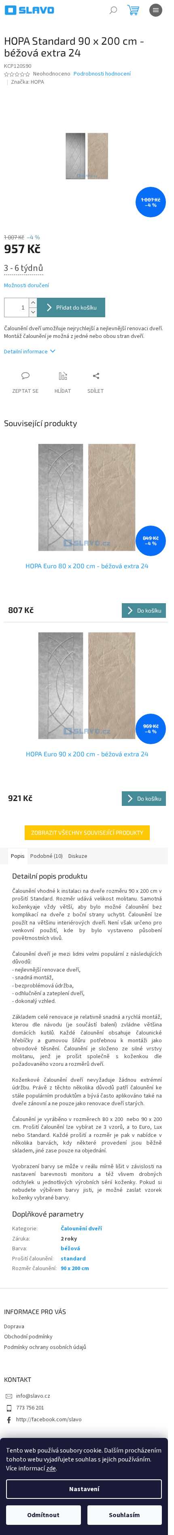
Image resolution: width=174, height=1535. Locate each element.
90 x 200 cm (75, 1268)
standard (73, 1259)
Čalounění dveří (81, 1229)
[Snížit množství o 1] (33, 312)
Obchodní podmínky (28, 1337)
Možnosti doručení (26, 286)
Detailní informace (26, 352)
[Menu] (156, 10)
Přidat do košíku (76, 307)
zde (51, 1468)
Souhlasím (124, 1515)
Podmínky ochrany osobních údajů (45, 1347)
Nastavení (84, 1489)
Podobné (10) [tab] (46, 856)
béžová (70, 1249)
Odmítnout (43, 1515)
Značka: (27, 82)
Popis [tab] (18, 856)
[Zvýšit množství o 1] (33, 302)
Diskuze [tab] (77, 856)
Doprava (14, 1327)
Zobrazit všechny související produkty (87, 832)
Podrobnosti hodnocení (102, 74)
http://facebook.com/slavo (49, 1420)
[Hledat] (113, 10)
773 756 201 (30, 1408)
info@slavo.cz (33, 1396)
